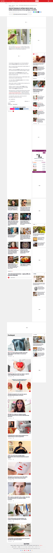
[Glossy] (26, 546)
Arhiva (39, 548)
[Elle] (22, 546)
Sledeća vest (26, 101)
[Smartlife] (29, 546)
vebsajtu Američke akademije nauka (14, 92)
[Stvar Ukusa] (39, 546)
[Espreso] (19, 546)
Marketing (14, 548)
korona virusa (17, 46)
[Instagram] (26, 550)
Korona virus (10, 104)
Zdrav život (13, 5)
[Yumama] (36, 546)
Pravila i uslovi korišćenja (22, 548)
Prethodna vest (12, 101)
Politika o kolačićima (30, 548)
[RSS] (32, 550)
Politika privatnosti (35, 548)
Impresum (17, 548)
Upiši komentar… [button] (13, 277)
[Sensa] (33, 546)
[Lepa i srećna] (3, 1)
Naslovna (10, 5)
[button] (30, 12)
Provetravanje (15, 104)
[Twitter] (23, 550)
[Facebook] (21, 550)
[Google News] (30, 550)
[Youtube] (28, 550)
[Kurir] (13, 546)
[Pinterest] (24, 550)
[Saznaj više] (44, 54)
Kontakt (26, 548)
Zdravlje (17, 5)
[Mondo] (16, 546)
